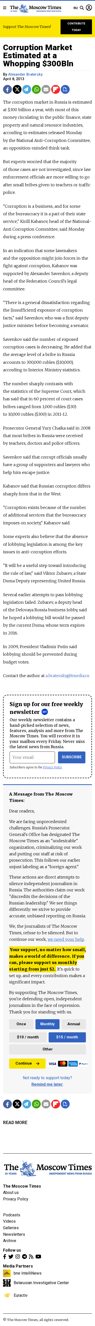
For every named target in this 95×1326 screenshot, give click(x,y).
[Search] (82, 8)
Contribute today (76, 27)
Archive (9, 1240)
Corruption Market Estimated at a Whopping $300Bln (38, 55)
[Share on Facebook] (7, 89)
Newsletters (14, 1234)
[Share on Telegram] (26, 89)
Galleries (11, 1227)
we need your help (66, 939)
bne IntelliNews (28, 1273)
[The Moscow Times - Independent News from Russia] (35, 8)
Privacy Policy (52, 767)
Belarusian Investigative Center (41, 1282)
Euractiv (21, 1295)
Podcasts (11, 1215)
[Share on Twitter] (17, 89)
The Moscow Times (22, 1186)
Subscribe (72, 757)
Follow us (12, 1250)
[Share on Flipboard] (55, 89)
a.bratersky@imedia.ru (67, 675)
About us (11, 1192)
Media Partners (18, 1266)
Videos (9, 1221)
